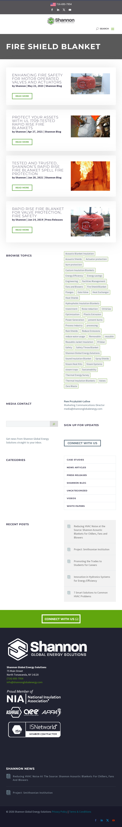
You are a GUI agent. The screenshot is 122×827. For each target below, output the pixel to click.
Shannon (20, 86)
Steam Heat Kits (73, 364)
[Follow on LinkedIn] (58, 9)
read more (22, 96)
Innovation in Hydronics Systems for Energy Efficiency (92, 578)
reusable (109, 336)
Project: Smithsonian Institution (91, 549)
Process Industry (73, 325)
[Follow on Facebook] (52, 9)
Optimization (72, 314)
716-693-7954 (64, 4)
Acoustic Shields (73, 259)
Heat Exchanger (101, 292)
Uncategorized (77, 490)
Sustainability (89, 369)
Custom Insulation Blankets (79, 270)
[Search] (54, 424)
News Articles (76, 467)
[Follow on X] (64, 9)
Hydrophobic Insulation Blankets (82, 303)
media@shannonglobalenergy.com (83, 408)
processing (92, 325)
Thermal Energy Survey (77, 374)
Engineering (71, 281)
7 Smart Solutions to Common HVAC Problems (91, 594)
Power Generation (74, 319)
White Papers (76, 506)
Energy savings (94, 275)
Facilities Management (93, 281)
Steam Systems (94, 364)
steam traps (71, 369)
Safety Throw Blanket (87, 347)
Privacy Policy (59, 811)
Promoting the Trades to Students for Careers (88, 563)
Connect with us (82, 443)
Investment (71, 308)
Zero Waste (71, 386)
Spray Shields (102, 358)
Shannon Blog (54, 86)
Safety (68, 347)
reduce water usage (75, 336)
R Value (101, 341)
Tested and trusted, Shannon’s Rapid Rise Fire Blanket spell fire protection (38, 168)
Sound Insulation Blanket (78, 358)
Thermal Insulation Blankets (80, 380)
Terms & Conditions (80, 811)
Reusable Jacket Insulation (79, 341)
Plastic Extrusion (92, 314)
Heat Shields (71, 297)
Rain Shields (71, 330)
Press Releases (54, 219)
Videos (71, 498)
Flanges (69, 292)
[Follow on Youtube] (70, 9)
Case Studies (75, 459)
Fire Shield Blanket (96, 286)
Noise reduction (90, 308)
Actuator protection (96, 259)
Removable (95, 336)
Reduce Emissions (91, 330)
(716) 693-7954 (15, 678)
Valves (102, 380)
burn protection (73, 264)
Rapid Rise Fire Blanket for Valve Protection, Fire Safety (38, 212)
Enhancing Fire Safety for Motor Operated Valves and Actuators (37, 78)
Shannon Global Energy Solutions (82, 353)
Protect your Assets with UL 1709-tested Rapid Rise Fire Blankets (35, 122)
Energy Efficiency (74, 275)
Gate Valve (83, 292)
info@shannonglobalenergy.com (25, 682)
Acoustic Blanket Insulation (79, 253)
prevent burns (95, 319)
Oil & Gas (106, 308)
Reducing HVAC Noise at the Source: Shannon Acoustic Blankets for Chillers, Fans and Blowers (90, 531)
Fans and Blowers (74, 286)
